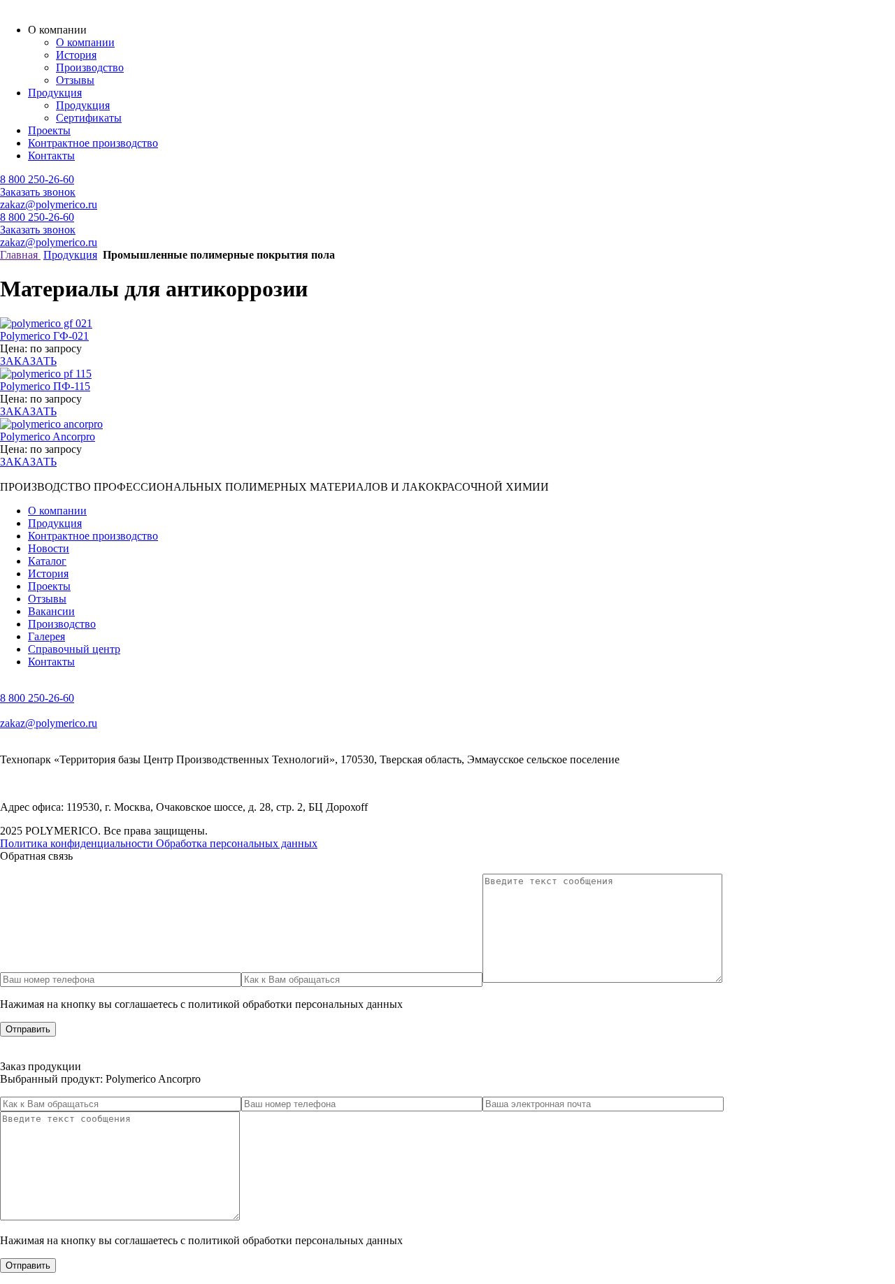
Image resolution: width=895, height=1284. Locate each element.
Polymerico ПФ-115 (45, 386)
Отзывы (75, 80)
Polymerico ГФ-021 (44, 336)
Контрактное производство (93, 143)
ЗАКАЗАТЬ (28, 361)
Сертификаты (89, 118)
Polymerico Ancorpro (47, 436)
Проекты (49, 130)
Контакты (51, 155)
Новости (48, 548)
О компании (85, 42)
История (76, 55)
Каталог (47, 561)
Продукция (55, 93)
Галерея (46, 636)
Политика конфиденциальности (78, 843)
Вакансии (51, 611)
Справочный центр (74, 649)
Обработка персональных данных (236, 843)
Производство (90, 67)
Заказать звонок (38, 192)
